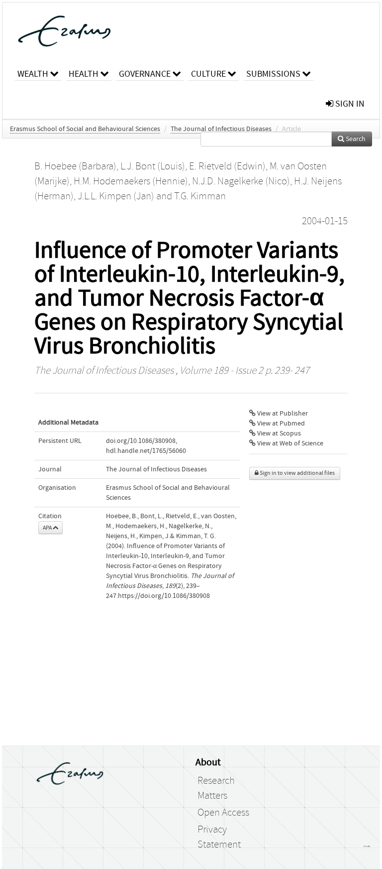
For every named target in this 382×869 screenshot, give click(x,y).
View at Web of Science (289, 443)
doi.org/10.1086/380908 (141, 441)
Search (355, 139)
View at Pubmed (280, 424)
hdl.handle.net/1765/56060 (146, 451)
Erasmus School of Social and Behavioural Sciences (85, 129)
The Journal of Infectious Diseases (221, 129)
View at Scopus (278, 433)
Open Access (223, 813)
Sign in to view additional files (297, 473)
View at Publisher (282, 414)
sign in (349, 104)
